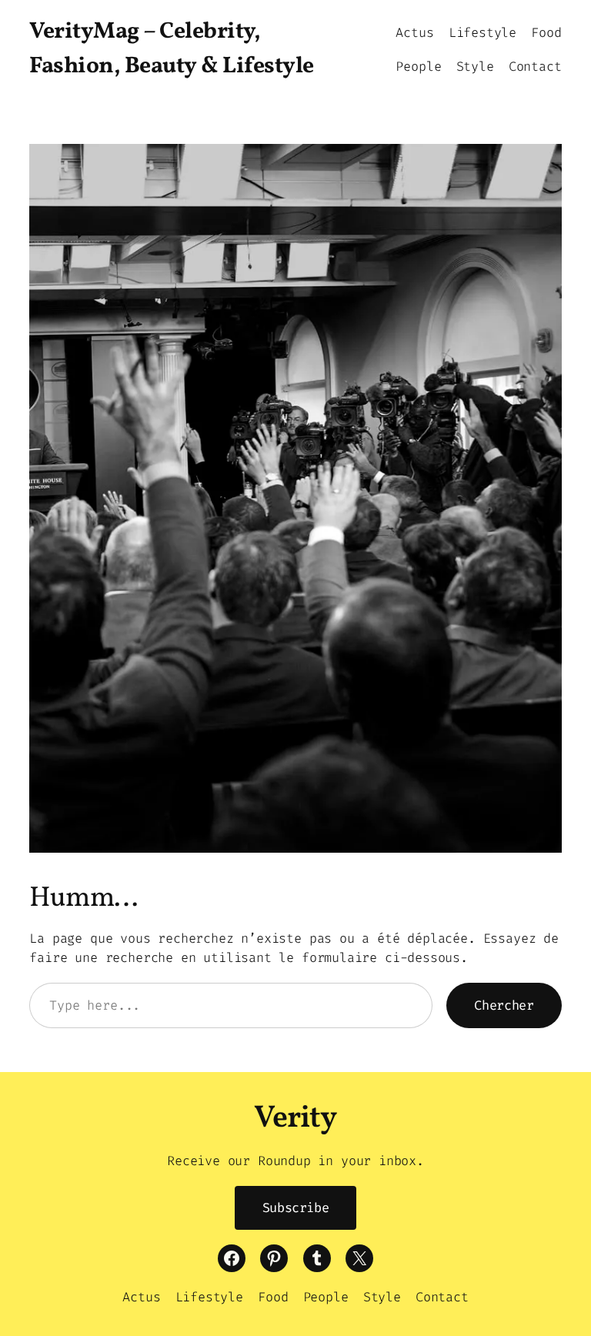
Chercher (503, 1005)
